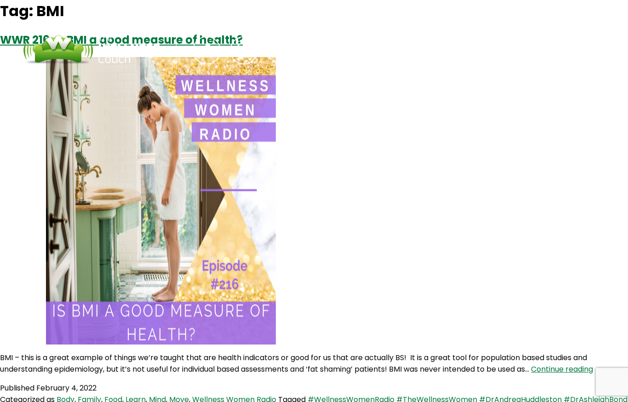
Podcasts (314, 50)
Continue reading (562, 369)
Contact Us (381, 50)
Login (438, 50)
